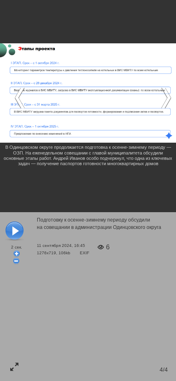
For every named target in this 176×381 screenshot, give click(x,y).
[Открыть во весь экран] (14, 367)
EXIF (84, 253)
